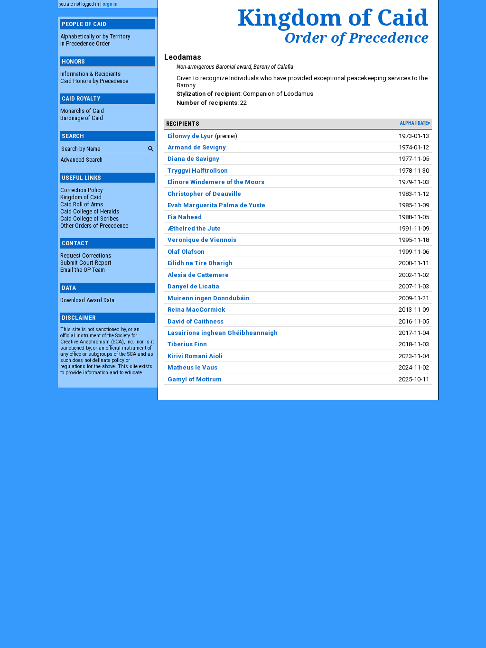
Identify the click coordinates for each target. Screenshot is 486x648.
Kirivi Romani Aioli (195, 356)
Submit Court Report (86, 262)
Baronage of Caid (81, 117)
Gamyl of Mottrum (195, 379)
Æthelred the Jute (194, 228)
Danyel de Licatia (193, 286)
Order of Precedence (356, 37)
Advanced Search (81, 159)
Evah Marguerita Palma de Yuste (216, 205)
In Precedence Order (85, 43)
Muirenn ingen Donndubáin (209, 298)
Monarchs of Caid (82, 110)
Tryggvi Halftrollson (198, 170)
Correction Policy (81, 190)
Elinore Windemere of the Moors (216, 181)
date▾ (424, 123)
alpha (407, 123)
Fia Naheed (185, 217)
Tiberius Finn (187, 344)
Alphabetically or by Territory (95, 36)
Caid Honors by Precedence (94, 80)
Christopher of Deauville (204, 193)
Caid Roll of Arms (81, 204)
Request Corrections (85, 255)
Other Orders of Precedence (94, 225)
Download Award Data (87, 300)
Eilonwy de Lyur (191, 135)
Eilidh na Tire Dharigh (200, 263)
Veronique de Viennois (202, 239)
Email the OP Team (82, 269)
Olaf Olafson (186, 251)
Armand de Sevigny (197, 147)
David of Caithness (196, 321)
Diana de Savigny (193, 158)
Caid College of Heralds (89, 211)
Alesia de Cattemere (198, 274)
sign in (110, 4)
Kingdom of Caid (81, 197)
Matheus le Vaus (192, 367)
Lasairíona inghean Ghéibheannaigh (223, 332)
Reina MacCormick (196, 309)
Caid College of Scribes (89, 218)
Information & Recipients (90, 73)
